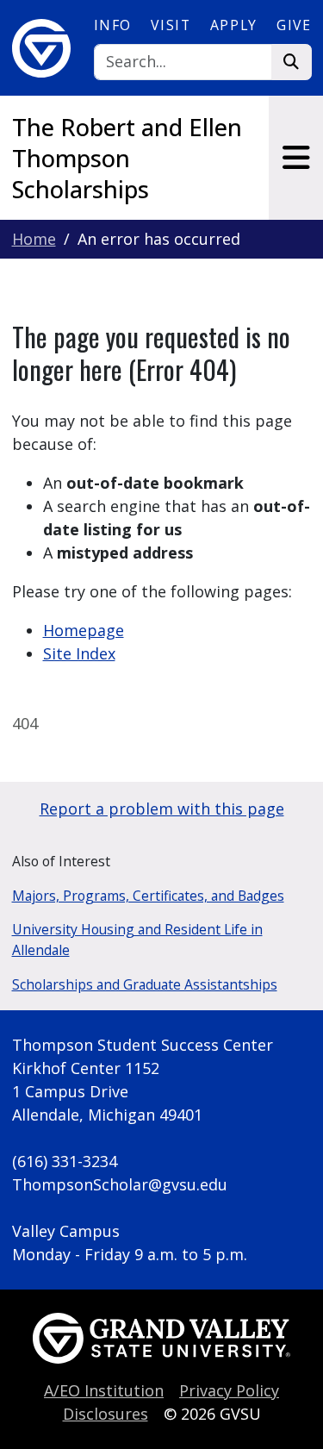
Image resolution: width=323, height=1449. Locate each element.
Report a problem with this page (162, 808)
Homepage (83, 630)
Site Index (79, 653)
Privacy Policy (229, 1390)
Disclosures (105, 1413)
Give (293, 25)
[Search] (291, 62)
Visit (170, 25)
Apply (234, 25)
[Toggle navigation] (296, 158)
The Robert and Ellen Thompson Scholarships (127, 158)
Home (34, 238)
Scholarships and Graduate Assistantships (144, 984)
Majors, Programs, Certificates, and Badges (148, 895)
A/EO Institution (104, 1390)
